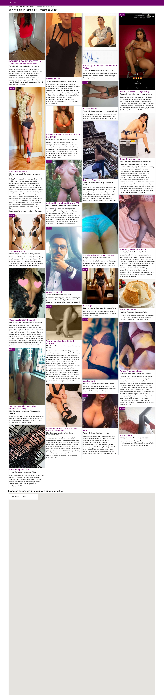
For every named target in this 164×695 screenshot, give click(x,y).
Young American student (131, 371)
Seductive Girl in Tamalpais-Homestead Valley (22, 407)
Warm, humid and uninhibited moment (60, 342)
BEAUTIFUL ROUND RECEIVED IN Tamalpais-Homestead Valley (25, 62)
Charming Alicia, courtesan (133, 249)
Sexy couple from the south (22, 320)
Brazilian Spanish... (92, 180)
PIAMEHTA (12, 3)
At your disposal (54, 292)
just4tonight (89, 381)
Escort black (126, 435)
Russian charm (53, 79)
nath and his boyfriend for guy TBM (63, 203)
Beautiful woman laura (130, 159)
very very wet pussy (19, 251)
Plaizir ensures (90, 108)
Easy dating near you (19, 469)
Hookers (11, 6)
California (30, 6)
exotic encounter (128, 309)
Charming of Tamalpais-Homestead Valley (100, 66)
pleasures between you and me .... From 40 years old (62, 429)
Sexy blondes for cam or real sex (98, 255)
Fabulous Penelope (18, 171)
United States (20, 6)
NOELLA (87, 430)
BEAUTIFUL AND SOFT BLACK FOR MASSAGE (63, 135)
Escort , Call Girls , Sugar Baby (134, 91)
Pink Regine (88, 305)
